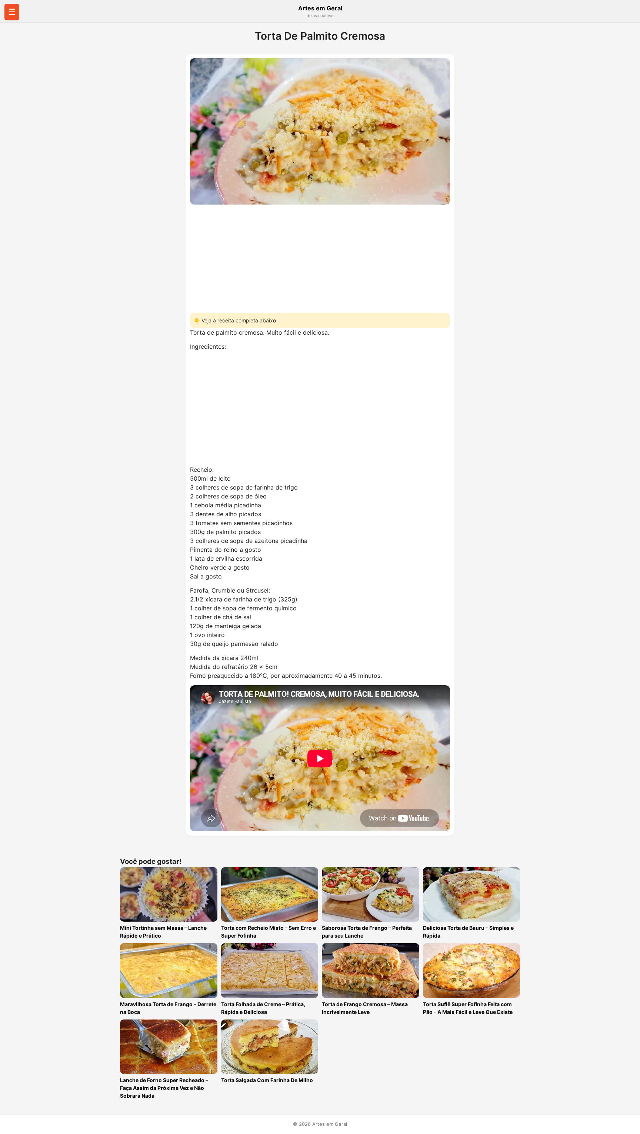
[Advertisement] (320, 256)
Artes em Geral (320, 8)
